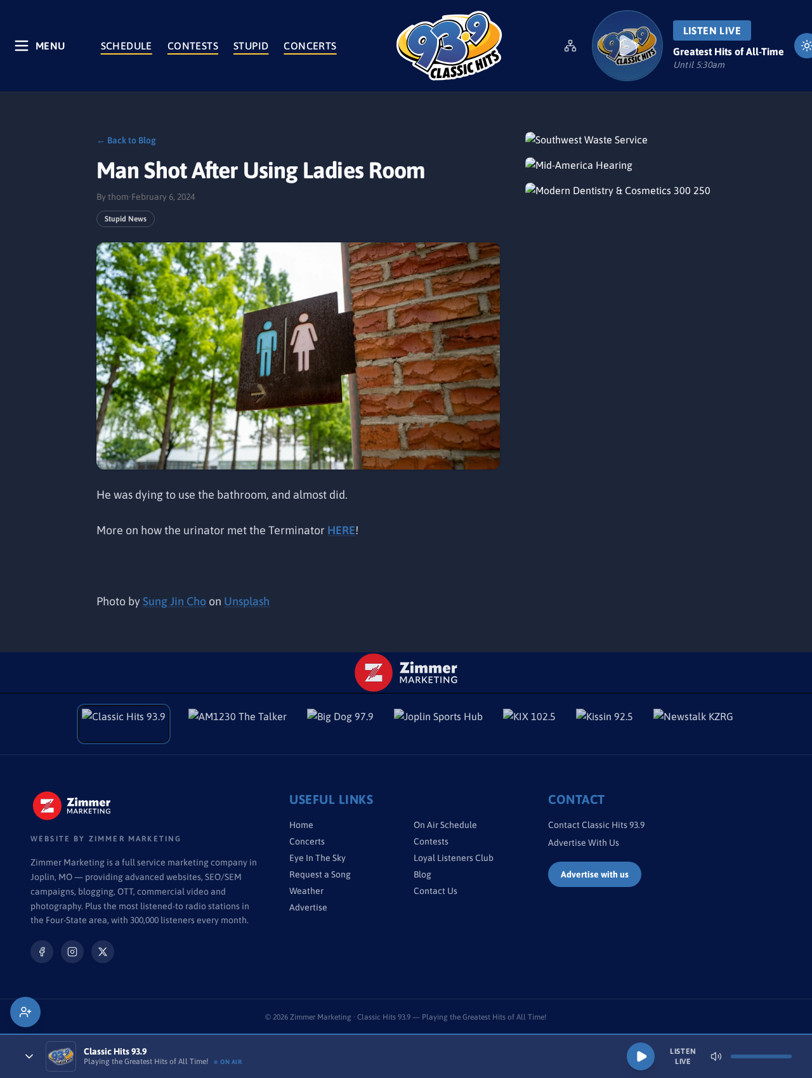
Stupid (250, 45)
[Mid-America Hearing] (620, 165)
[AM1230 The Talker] (237, 724)
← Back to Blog (126, 140)
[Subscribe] (25, 1012)
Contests (192, 45)
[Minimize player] (29, 1056)
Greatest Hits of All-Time (728, 51)
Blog (422, 874)
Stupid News (126, 218)
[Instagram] (72, 951)
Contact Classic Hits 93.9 (596, 825)
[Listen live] (627, 45)
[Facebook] (41, 951)
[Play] (641, 1056)
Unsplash (247, 601)
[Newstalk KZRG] (693, 724)
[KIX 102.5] (529, 724)
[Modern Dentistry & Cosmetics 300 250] (620, 190)
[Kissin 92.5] (604, 724)
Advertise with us (595, 874)
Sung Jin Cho (174, 601)
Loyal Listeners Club (454, 858)
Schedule (126, 45)
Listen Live (712, 30)
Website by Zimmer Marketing (105, 838)
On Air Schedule (445, 825)
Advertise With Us (583, 843)
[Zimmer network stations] (570, 45)
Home (301, 825)
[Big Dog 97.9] (340, 724)
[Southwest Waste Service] (620, 139)
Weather (306, 891)
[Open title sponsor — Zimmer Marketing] (406, 672)
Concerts (310, 45)
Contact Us (435, 891)
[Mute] (716, 1056)
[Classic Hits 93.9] (449, 45)
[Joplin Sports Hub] (438, 724)
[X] (102, 951)
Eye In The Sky (317, 858)
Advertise (308, 907)
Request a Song (320, 874)
